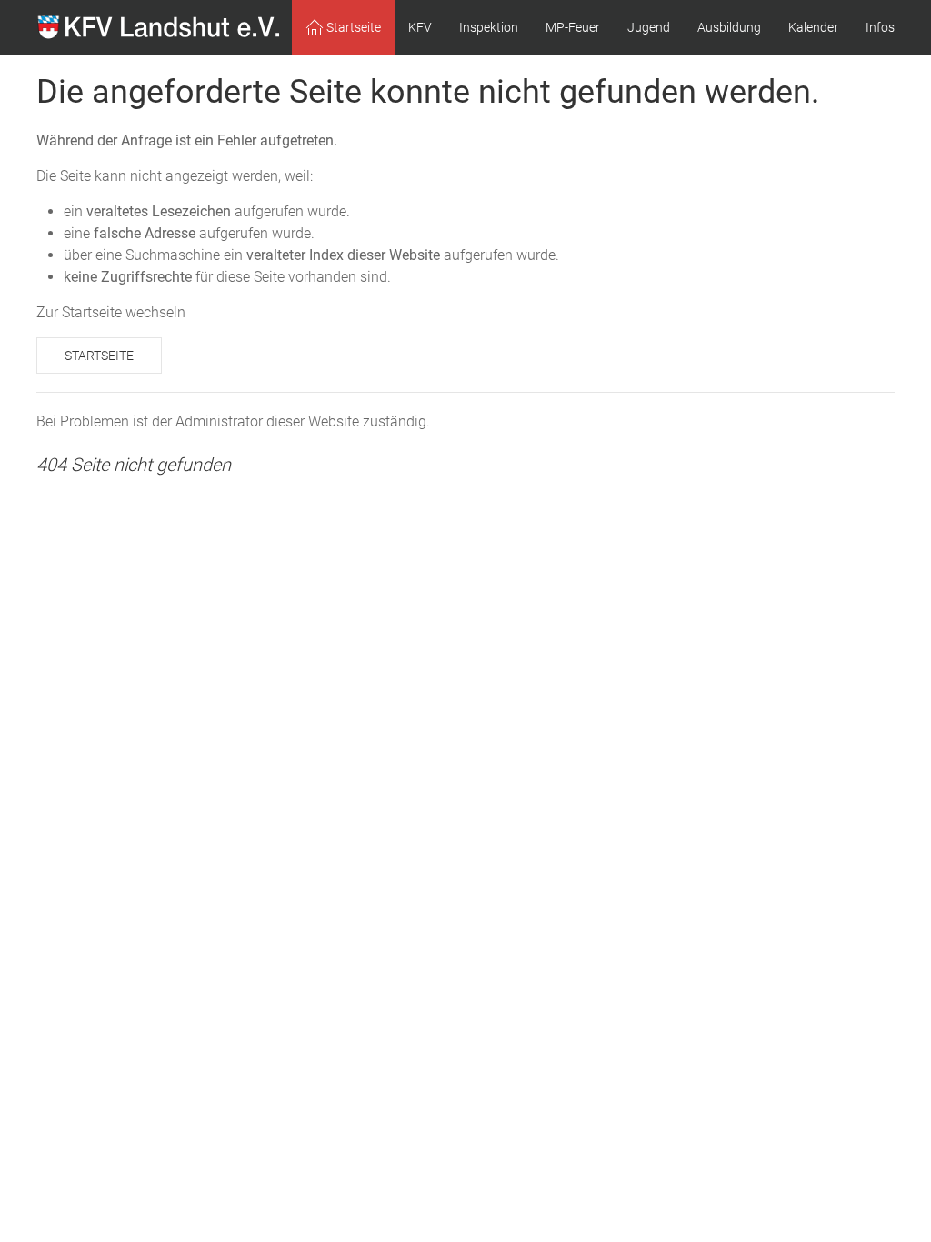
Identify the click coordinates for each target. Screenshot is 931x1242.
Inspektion (488, 27)
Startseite (99, 355)
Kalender (813, 27)
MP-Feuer (573, 27)
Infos (880, 27)
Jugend (648, 27)
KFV (420, 27)
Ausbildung (729, 27)
